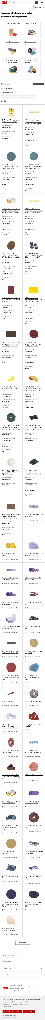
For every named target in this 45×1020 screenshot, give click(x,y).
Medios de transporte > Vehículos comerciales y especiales (17, 97)
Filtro (38, 84)
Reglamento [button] (9, 968)
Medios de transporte (7, 92)
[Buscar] (36, 2)
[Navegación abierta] (42, 3)
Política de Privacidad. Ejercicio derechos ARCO (24, 987)
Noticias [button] (7, 962)
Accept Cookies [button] (29, 1011)
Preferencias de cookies (17, 988)
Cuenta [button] (38, 8)
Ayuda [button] (6, 974)
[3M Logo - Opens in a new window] (4, 2)
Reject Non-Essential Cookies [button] (12, 1011)
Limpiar (3, 101)
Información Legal (15, 985)
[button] (9, 1015)
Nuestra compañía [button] (12, 956)
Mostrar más (22, 942)
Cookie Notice (7, 1006)
